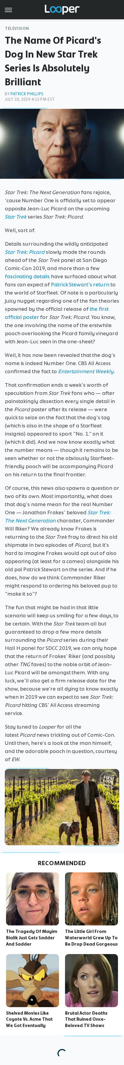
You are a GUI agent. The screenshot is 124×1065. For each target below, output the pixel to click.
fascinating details (27, 276)
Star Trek (15, 216)
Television (17, 28)
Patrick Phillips (27, 93)
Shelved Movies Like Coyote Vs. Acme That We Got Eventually (29, 1019)
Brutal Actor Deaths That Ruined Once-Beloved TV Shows (86, 1019)
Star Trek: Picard (25, 252)
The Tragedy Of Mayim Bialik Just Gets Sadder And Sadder (31, 937)
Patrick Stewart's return (80, 284)
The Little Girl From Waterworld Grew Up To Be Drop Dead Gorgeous (91, 937)
